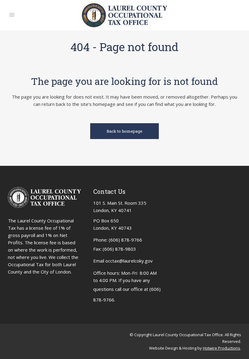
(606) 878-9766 (125, 240)
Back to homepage (124, 131)
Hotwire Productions (221, 348)
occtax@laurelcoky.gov (129, 261)
